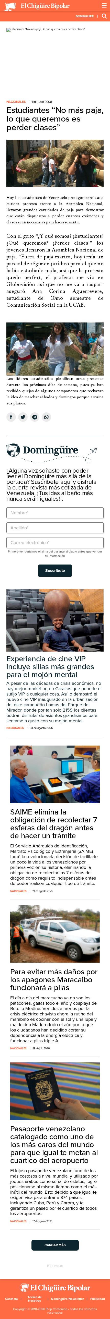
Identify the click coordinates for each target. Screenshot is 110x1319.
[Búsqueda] (104, 16)
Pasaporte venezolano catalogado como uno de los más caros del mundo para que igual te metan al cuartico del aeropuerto (54, 1144)
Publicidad (97, 1299)
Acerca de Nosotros (35, 1298)
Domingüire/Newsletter (67, 1299)
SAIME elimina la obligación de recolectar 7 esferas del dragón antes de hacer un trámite (53, 824)
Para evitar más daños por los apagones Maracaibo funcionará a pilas (53, 979)
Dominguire (84, 16)
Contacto (11, 1299)
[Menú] (104, 5)
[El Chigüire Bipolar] (36, 7)
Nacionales (16, 102)
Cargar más (55, 1245)
